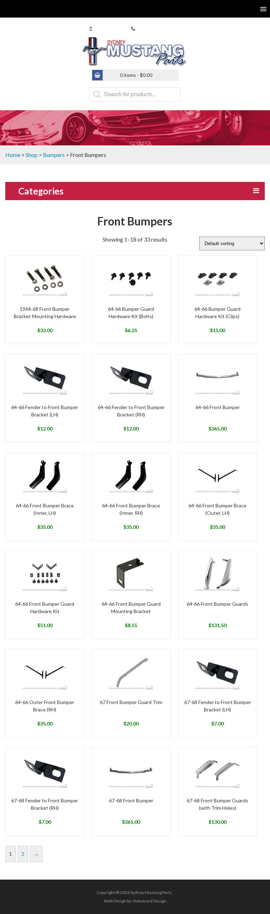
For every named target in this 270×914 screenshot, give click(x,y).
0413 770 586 (108, 29)
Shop (32, 154)
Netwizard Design (149, 900)
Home (12, 154)
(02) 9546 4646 (152, 29)
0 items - (136, 75)
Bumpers (54, 154)
